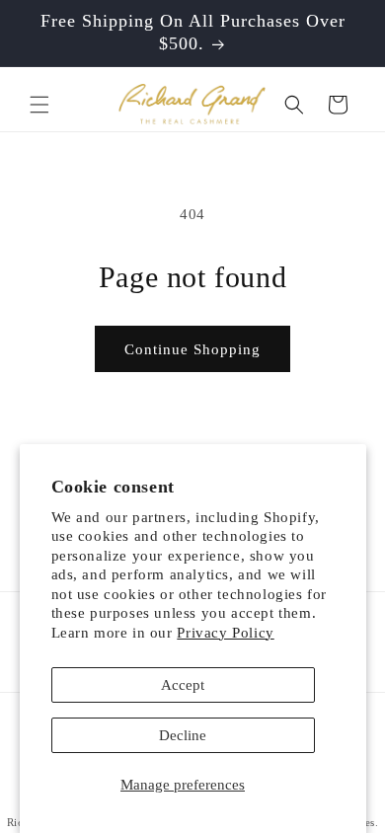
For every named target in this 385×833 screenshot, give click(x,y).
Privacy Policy (225, 633)
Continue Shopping (192, 349)
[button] (39, 104)
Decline (182, 735)
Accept (182, 685)
